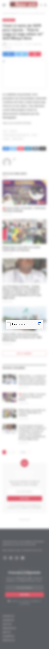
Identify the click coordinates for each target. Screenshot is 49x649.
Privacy (36, 328)
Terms (40, 328)
